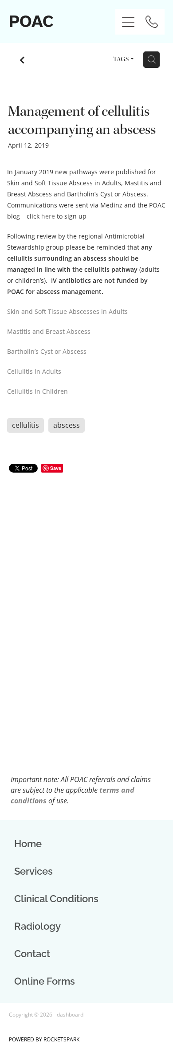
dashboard (70, 1014)
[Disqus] (86, 606)
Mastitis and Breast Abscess (48, 331)
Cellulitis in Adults (34, 371)
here (48, 216)
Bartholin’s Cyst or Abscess (46, 351)
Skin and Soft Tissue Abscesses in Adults (67, 311)
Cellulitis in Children (37, 391)
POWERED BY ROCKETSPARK (44, 1039)
